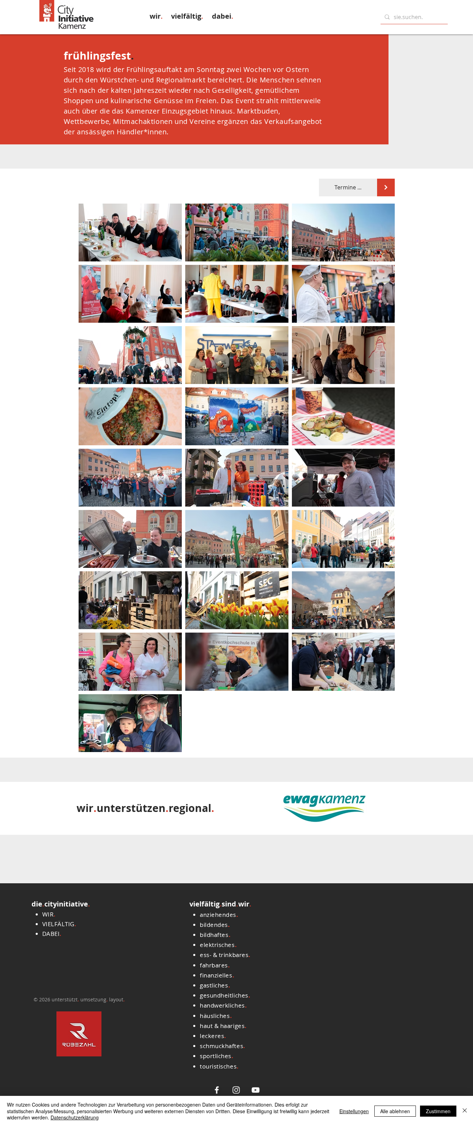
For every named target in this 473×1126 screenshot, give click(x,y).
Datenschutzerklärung (75, 1117)
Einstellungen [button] (354, 1111)
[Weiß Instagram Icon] (236, 1090)
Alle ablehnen (395, 1111)
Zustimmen (438, 1111)
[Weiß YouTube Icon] (255, 1090)
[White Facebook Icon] (217, 1090)
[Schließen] (465, 1110)
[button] (156, 16)
